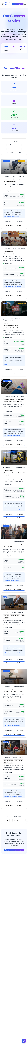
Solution (21, 221)
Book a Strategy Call (17, 4)
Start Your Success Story (13, 850)
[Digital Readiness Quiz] (24, 1041)
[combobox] (14, 144)
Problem (9, 221)
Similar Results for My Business (14, 225)
